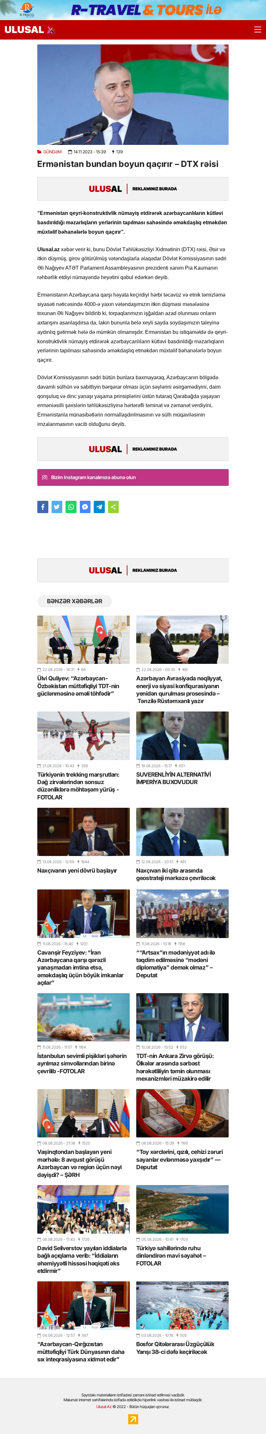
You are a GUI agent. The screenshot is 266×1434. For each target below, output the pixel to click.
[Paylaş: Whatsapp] (71, 507)
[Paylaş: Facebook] (42, 507)
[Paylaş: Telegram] (99, 507)
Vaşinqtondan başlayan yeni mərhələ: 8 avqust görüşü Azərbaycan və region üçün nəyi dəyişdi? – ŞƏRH (79, 1163)
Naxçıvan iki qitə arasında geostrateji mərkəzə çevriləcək (176, 874)
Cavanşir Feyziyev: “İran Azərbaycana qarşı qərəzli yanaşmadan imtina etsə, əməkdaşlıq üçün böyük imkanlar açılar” (80, 967)
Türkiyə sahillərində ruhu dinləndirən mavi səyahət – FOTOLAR (171, 1256)
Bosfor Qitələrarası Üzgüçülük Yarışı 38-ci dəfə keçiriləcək (175, 1348)
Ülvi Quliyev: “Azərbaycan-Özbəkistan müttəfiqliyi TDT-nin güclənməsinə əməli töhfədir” (78, 686)
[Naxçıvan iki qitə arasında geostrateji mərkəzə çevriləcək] (182, 832)
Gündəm (52, 152)
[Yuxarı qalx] (248, 1416)
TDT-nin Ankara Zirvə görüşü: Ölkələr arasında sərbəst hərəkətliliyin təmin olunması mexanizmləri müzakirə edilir (175, 1067)
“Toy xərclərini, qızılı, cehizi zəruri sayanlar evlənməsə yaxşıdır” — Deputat (179, 1159)
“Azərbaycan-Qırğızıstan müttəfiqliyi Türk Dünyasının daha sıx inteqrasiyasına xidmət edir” (81, 1352)
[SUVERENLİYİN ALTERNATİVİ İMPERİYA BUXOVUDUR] (182, 735)
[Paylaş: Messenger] (85, 507)
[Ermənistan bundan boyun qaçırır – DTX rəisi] (133, 94)
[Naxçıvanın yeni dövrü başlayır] (83, 832)
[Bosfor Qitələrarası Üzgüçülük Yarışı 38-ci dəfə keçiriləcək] (182, 1305)
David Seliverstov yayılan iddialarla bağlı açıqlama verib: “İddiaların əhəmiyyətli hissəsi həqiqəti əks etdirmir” (82, 1259)
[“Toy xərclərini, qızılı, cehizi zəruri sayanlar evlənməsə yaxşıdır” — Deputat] (182, 1113)
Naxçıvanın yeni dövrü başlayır (77, 870)
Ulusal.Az (104, 1406)
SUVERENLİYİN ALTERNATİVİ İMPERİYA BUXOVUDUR (173, 778)
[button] (113, 507)
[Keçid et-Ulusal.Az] (24, 29)
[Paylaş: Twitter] (57, 507)
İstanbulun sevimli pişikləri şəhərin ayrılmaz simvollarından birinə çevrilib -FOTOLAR (82, 1063)
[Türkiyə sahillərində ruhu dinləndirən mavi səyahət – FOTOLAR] (182, 1209)
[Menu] (254, 30)
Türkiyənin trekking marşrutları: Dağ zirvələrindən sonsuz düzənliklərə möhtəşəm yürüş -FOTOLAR (78, 786)
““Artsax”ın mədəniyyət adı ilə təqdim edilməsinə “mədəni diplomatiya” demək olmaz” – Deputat (175, 964)
